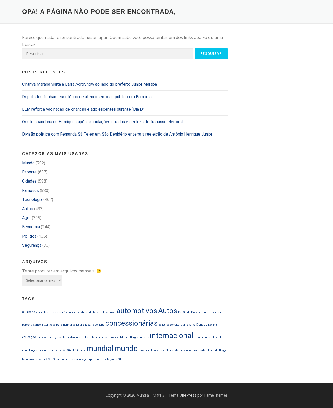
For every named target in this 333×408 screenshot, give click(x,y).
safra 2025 (45, 359)
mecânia (56, 350)
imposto (144, 337)
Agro (26, 217)
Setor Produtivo (62, 359)
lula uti (217, 337)
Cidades (29, 181)
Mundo (28, 162)
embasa (42, 337)
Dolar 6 (212, 324)
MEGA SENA (71, 350)
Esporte (29, 172)
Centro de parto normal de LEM (63, 324)
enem (51, 337)
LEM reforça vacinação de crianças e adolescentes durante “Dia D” (83, 109)
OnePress (188, 395)
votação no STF (114, 359)
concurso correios (169, 324)
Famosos (30, 190)
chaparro (88, 324)
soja (84, 359)
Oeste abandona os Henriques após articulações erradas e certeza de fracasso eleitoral (102, 121)
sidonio (76, 359)
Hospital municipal (96, 337)
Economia (31, 226)
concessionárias (131, 323)
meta (83, 350)
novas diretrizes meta (152, 350)
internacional (171, 335)
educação (29, 337)
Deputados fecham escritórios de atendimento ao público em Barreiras (87, 96)
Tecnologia (32, 199)
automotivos (137, 310)
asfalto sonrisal (106, 312)
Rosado (33, 359)
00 (23, 312)
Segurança (31, 245)
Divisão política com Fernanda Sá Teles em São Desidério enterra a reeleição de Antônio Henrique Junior (117, 134)
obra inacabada (196, 350)
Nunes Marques (175, 350)
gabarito (60, 337)
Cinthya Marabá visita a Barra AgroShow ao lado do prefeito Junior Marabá (89, 84)
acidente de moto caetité (50, 312)
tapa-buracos (96, 359)
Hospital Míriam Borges (123, 337)
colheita (99, 324)
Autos (27, 208)
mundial (100, 348)
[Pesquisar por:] (107, 53)
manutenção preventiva (36, 350)
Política (29, 236)
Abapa (30, 312)
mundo (126, 348)
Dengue (201, 324)
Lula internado (203, 337)
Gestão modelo (75, 337)
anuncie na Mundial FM (81, 312)
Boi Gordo (184, 312)
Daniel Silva (188, 324)
